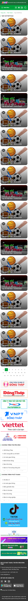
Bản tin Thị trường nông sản (12, 467)
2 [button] (9, 369)
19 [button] (14, 375)
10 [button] (9, 372)
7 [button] (24, 369)
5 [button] (18, 369)
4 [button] (15, 369)
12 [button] (15, 372)
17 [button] (7, 375)
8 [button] (3, 372)
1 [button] (6, 369)
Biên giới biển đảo (9, 487)
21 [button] (20, 375)
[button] (23, 375)
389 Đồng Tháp (8, 450)
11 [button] (12, 372)
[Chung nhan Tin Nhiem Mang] (14, 590)
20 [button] (17, 375)
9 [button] (6, 372)
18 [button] (10, 375)
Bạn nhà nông (8, 464)
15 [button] (24, 372)
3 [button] (12, 369)
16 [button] (4, 375)
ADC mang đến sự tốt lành (11, 453)
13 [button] (18, 372)
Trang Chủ (3, 12)
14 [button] (21, 372)
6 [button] (21, 369)
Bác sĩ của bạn (8, 490)
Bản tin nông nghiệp (10, 497)
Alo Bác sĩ (6, 480)
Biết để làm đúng (9, 460)
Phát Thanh (10, 12)
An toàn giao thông (9, 457)
